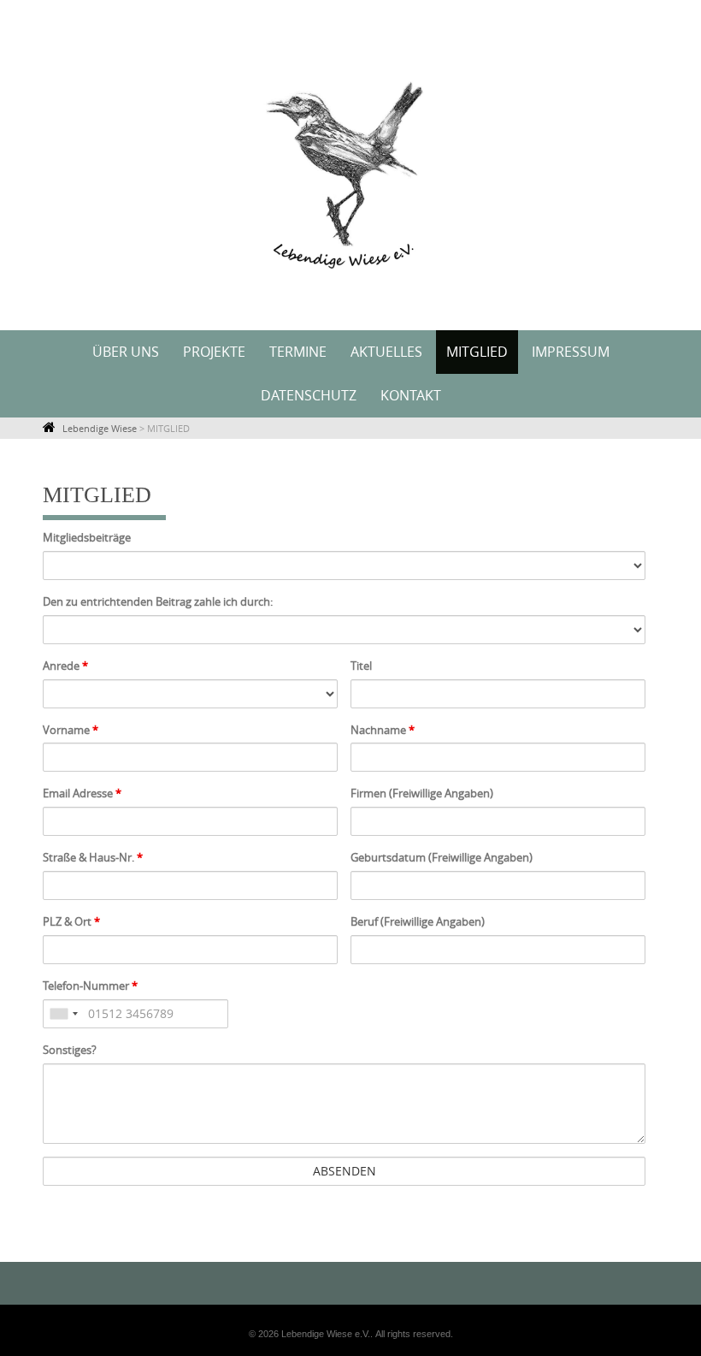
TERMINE (298, 351)
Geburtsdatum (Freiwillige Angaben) (441, 857)
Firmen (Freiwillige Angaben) (421, 793)
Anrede (65, 665)
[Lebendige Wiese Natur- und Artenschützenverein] (351, 162)
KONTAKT (410, 395)
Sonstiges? (70, 1049)
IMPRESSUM (571, 351)
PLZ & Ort (71, 921)
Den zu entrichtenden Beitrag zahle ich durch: (158, 601)
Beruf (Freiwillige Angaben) (417, 921)
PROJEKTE (214, 351)
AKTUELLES (386, 351)
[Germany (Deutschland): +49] (63, 1013)
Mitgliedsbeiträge (87, 537)
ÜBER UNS (125, 351)
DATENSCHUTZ (308, 395)
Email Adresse (82, 793)
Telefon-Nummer (90, 985)
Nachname (382, 729)
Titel (361, 665)
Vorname (70, 729)
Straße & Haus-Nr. (93, 857)
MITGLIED (477, 351)
